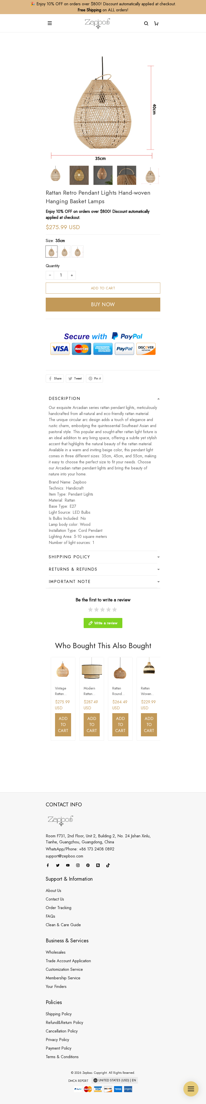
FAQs (50, 916)
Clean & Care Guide (63, 925)
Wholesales (56, 952)
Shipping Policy (59, 1014)
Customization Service (64, 969)
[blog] (99, 865)
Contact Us (55, 899)
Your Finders (56, 986)
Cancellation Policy (62, 1031)
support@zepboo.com (64, 856)
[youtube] (69, 865)
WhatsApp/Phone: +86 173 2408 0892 (80, 849)
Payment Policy (58, 1048)
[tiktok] (109, 865)
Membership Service (63, 978)
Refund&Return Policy (64, 1022)
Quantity (53, 266)
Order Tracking (58, 908)
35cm (60, 241)
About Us (53, 890)
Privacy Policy (57, 1040)
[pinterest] (89, 865)
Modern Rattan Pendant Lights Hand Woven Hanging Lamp (90, 691)
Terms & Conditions (62, 1057)
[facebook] (49, 865)
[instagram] (79, 865)
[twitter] (59, 865)
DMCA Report (78, 1081)
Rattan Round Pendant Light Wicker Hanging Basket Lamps (118, 691)
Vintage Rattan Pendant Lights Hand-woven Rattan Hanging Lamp (61, 691)
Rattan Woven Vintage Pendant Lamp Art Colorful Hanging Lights (147, 691)
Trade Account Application (68, 961)
